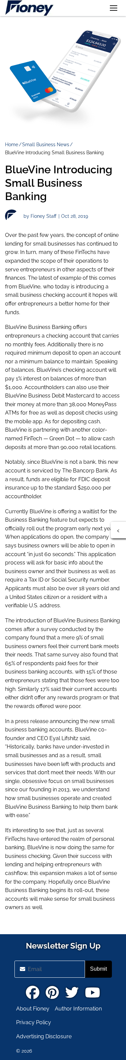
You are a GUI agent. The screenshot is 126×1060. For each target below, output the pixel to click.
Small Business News (45, 144)
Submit (98, 969)
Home (11, 144)
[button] (113, 8)
